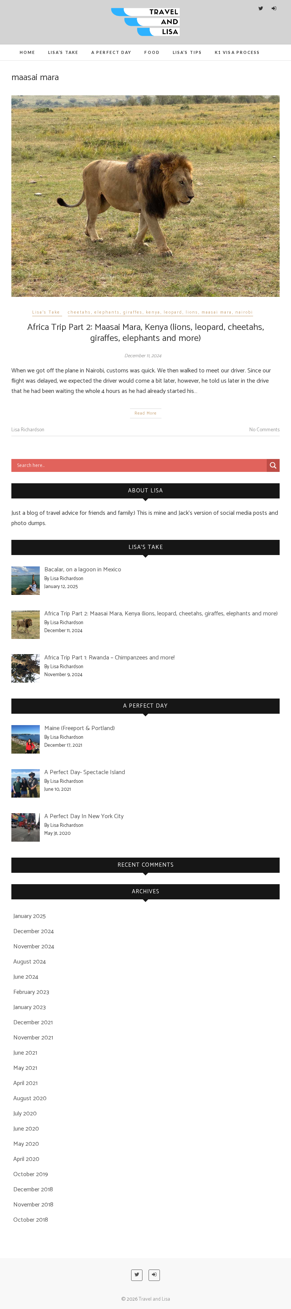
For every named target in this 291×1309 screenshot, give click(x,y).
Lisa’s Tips (187, 52)
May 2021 (25, 1068)
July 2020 (25, 1114)
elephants (107, 312)
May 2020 (26, 1144)
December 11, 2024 (142, 356)
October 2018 (30, 1220)
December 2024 (33, 931)
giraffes (132, 312)
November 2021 (33, 1038)
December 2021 (33, 1022)
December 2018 (33, 1189)
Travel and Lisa (154, 1299)
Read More (146, 413)
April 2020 (26, 1159)
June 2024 (25, 977)
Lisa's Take (46, 312)
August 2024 (29, 962)
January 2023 (29, 1007)
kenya (153, 312)
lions (192, 312)
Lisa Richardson (27, 430)
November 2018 (33, 1205)
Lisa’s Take (63, 52)
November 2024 (33, 947)
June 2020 (26, 1129)
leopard (173, 312)
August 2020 (30, 1098)
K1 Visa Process (237, 52)
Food (152, 52)
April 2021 (25, 1083)
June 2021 (25, 1053)
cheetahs (79, 312)
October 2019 (30, 1174)
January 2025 (29, 916)
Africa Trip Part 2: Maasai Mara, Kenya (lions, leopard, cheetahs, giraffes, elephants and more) (145, 333)
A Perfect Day (111, 52)
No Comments (264, 430)
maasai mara (217, 312)
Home (27, 52)
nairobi (244, 312)
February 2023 (31, 992)
